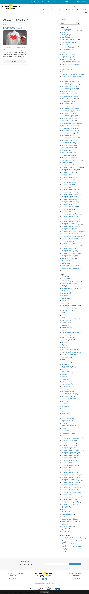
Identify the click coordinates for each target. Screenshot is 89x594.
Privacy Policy (45, 592)
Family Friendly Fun (66, 320)
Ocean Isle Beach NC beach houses (70, 112)
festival (63, 329)
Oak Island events (66, 79)
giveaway (64, 342)
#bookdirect (65, 276)
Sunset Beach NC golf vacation (69, 204)
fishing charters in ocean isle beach (70, 332)
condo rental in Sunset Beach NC (70, 39)
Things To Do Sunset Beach (68, 262)
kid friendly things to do (68, 368)
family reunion (65, 322)
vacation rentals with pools (68, 523)
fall (62, 315)
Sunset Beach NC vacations (68, 228)
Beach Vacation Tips (67, 292)
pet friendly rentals (66, 406)
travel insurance (66, 511)
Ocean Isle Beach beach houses (69, 88)
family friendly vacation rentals (69, 46)
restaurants (65, 413)
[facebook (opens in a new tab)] (43, 579)
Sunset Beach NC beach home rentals (71, 191)
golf (63, 344)
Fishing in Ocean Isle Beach (68, 47)
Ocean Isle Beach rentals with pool (70, 130)
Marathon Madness (66, 373)
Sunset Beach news (66, 230)
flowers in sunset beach (68, 339)
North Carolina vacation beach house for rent (73, 78)
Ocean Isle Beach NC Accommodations (71, 108)
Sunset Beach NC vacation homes (70, 219)
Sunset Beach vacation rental (69, 252)
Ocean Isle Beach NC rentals (69, 120)
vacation (64, 516)
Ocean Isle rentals (66, 154)
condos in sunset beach (67, 310)
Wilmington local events (68, 526)
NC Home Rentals (66, 379)
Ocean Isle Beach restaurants (69, 132)
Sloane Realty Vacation (67, 162)
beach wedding (65, 293)
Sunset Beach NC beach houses (69, 196)
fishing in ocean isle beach (68, 334)
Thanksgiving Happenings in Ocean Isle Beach (73, 541)
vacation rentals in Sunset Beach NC (71, 268)
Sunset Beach (65, 435)
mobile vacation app (67, 69)
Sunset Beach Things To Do (68, 243)
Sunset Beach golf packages (68, 181)
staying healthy (65, 427)
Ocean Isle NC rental (67, 149)
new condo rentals (66, 384)
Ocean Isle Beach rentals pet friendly (71, 128)
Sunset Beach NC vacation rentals (70, 226)
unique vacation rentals (68, 514)
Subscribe (75, 564)
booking (64, 300)
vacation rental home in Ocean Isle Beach (72, 265)
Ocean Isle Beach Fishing (68, 391)
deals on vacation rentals (68, 42)
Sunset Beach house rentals (69, 186)
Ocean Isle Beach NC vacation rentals (71, 123)
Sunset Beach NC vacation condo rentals (72, 214)
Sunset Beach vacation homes (69, 248)
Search (62, 23)
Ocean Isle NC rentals (67, 150)
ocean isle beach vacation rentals (70, 393)
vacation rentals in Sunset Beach (70, 519)
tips (63, 509)
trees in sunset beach (67, 513)
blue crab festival (66, 298)
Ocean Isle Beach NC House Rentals (70, 115)
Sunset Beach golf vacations (69, 182)
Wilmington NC (65, 528)
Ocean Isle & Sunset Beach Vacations (71, 81)
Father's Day (65, 325)
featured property (66, 327)
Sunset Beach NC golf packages (69, 203)
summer (64, 428)
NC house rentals (66, 381)
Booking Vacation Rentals (68, 37)
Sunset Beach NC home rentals (69, 206)
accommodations (66, 280)
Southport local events (67, 164)
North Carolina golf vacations (69, 388)
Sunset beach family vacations (69, 177)
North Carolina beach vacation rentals (71, 76)
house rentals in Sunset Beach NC (70, 61)
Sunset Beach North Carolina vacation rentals (73, 238)
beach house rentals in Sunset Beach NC (72, 31)
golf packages (65, 347)
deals (63, 314)
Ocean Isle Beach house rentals (69, 101)
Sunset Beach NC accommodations (70, 189)
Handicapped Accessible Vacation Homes (71, 352)
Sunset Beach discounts (67, 174)
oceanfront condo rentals (68, 398)
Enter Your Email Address (53, 564)
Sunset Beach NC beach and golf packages (72, 450)
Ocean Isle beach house (67, 100)
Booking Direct (65, 36)
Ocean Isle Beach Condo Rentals (69, 91)
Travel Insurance (66, 263)
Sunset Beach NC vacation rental (70, 223)
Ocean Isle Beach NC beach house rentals (72, 110)
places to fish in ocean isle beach (70, 410)
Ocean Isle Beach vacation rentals (70, 140)
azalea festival (65, 285)
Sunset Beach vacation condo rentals (71, 245)
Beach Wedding (65, 34)
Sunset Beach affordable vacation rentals (72, 167)
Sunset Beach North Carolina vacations (71, 240)
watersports (65, 270)
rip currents (65, 416)
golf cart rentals (66, 346)
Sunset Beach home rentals (68, 184)
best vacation (65, 295)
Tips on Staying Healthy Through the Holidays (13, 28)
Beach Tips (64, 32)
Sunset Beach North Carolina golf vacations (72, 231)
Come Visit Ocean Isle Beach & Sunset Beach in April (74, 538)
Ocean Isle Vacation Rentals (68, 157)
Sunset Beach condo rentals (69, 172)
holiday (63, 359)
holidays (64, 361)
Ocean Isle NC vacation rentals (69, 152)
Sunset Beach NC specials (68, 213)
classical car (65, 303)
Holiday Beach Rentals (67, 56)
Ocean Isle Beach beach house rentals (71, 86)
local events (65, 66)
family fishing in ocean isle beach (70, 319)
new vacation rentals (67, 386)
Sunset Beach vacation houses (69, 250)
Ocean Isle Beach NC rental (68, 118)
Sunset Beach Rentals (53, 10)
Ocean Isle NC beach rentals (69, 147)
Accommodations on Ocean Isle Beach (71, 281)
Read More (15, 61)
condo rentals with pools (68, 307)
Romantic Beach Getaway (68, 418)
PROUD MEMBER (81, 1)
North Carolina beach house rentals (71, 73)
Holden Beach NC (66, 357)
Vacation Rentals (29, 10)
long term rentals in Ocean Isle (70, 68)
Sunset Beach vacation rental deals (70, 253)
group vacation (65, 351)
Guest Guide (62, 10)
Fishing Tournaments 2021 (68, 337)
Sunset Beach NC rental (67, 209)
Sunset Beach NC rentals (68, 469)
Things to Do (65, 260)
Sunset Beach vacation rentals (69, 255)
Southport (64, 423)
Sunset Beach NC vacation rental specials (72, 225)
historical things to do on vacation (70, 354)
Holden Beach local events (68, 54)
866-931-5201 (65, 2)
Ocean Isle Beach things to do (69, 135)
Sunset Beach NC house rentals (69, 208)
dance (63, 312)
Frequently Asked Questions (68, 49)
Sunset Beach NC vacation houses (70, 221)
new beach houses (66, 383)
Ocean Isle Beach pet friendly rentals (71, 125)
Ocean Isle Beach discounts (68, 93)
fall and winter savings (67, 44)
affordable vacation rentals (68, 283)
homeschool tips (66, 362)
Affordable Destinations (67, 29)
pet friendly (64, 405)
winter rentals (65, 531)
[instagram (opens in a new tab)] (46, 579)
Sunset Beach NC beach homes (69, 192)
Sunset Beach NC (66, 187)
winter (63, 529)
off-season (64, 400)
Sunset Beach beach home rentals (70, 169)
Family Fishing (65, 317)
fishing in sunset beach (67, 335)
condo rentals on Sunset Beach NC (70, 41)
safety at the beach (66, 159)
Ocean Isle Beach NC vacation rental (71, 122)
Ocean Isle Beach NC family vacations (71, 113)
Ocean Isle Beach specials (68, 133)
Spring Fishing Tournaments (69, 425)
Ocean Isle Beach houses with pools (70, 105)
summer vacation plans (67, 433)
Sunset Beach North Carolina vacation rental (73, 236)
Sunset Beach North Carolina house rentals (72, 235)
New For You (65, 550)
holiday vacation (66, 58)
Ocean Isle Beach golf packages (69, 98)
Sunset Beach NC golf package (69, 201)
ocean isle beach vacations (68, 396)
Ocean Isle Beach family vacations (70, 96)
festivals (64, 330)
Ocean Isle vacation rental (68, 155)
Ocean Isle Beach (66, 83)
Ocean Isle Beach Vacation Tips (69, 395)
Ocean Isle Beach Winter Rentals (69, 145)
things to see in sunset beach (69, 508)
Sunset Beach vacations (67, 257)
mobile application (66, 376)
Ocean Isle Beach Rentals (41, 10)
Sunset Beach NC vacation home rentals (72, 218)
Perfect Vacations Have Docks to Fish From (72, 547)
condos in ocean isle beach (68, 308)
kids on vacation (66, 63)
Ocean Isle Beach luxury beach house (71, 106)
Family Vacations (66, 324)
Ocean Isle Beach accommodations (70, 85)
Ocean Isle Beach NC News (68, 117)
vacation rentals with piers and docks (71, 521)
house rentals (65, 364)
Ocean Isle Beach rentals (68, 127)
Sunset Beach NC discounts (68, 199)
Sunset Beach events (67, 176)
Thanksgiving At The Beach (68, 258)
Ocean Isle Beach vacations (68, 142)
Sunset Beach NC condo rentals (69, 198)
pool (63, 411)
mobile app (64, 374)
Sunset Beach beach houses (69, 171)
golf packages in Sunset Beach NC (70, 52)
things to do (65, 506)
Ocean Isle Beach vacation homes (70, 137)
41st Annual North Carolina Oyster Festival (72, 544)
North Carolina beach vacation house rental (73, 74)
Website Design (38, 583)
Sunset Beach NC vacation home (70, 216)
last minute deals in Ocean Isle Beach (71, 64)
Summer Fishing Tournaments (69, 432)
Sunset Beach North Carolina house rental (72, 233)
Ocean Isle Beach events (67, 95)
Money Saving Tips (66, 71)
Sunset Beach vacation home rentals (71, 246)
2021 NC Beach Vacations (68, 278)
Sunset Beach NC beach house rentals (71, 194)
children (64, 302)
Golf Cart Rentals (66, 51)
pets (63, 408)
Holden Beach (65, 356)
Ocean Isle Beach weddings (68, 144)
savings (63, 422)
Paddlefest (64, 403)
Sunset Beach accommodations (69, 165)
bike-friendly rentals (67, 297)
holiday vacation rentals (68, 59)
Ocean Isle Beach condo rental (69, 90)
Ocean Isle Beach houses (68, 103)
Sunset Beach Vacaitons (67, 494)
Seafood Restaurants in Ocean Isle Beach (72, 160)
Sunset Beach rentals (67, 241)
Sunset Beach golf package (68, 179)
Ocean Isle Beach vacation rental (70, 138)
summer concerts (66, 430)
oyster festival (65, 401)
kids (63, 369)
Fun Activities (65, 341)
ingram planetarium (66, 366)
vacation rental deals (67, 518)
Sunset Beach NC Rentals (68, 211)
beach (63, 287)
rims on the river (66, 415)
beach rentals (65, 290)
